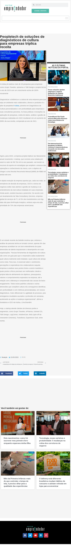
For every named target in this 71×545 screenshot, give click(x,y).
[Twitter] (30, 535)
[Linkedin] (41, 535)
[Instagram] (46, 535)
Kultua (17, 106)
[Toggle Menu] (66, 18)
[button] (6, 373)
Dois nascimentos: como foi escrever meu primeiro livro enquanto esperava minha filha (17, 440)
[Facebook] (25, 535)
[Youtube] (35, 535)
